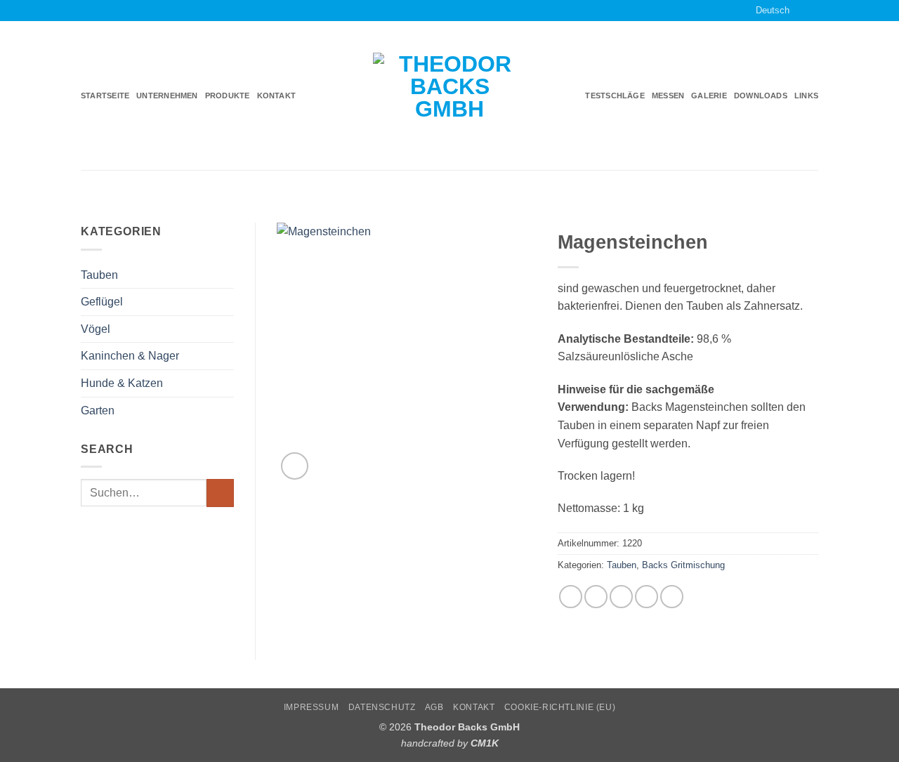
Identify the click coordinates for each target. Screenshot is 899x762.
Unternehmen (166, 95)
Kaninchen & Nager (130, 356)
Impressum (311, 707)
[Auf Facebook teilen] (570, 596)
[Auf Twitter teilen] (596, 596)
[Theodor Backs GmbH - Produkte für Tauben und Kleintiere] (450, 96)
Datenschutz (382, 707)
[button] (294, 466)
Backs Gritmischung (683, 565)
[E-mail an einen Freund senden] (621, 596)
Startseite (105, 95)
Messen (668, 95)
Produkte (227, 95)
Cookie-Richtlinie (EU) (559, 707)
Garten (97, 410)
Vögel (95, 329)
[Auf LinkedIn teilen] (671, 596)
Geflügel (102, 302)
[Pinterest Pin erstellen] (646, 596)
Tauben (99, 275)
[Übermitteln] (220, 492)
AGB (434, 707)
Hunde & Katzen (122, 383)
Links (806, 95)
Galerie (709, 95)
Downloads (760, 95)
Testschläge (614, 95)
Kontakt (276, 95)
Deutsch (772, 10)
